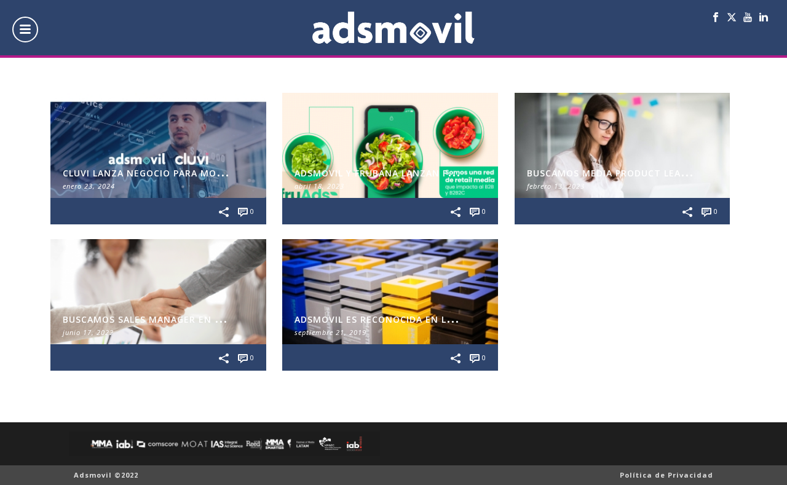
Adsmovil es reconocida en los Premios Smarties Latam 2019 (455, 319)
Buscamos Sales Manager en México (157, 319)
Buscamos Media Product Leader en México (641, 173)
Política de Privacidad (666, 474)
